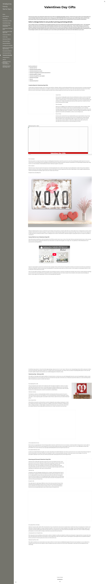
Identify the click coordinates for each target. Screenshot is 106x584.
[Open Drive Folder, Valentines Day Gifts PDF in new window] (89, 459)
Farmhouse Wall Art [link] (7, 34)
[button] (104, 1)
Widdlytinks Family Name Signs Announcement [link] (7, 62)
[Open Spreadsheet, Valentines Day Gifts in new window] (89, 126)
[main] (60, 7)
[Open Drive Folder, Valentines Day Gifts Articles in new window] (73, 411)
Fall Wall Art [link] (5, 18)
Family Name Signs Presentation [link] (6, 26)
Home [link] (4, 14)
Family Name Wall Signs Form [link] (8, 29)
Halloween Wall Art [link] (7, 39)
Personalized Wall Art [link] (7, 50)
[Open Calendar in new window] (89, 492)
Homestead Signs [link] (6, 41)
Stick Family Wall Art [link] (7, 53)
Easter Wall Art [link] (6, 16)
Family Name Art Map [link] (7, 20)
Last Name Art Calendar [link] (8, 45)
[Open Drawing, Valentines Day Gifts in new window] (51, 95)
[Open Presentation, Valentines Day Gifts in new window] (73, 35)
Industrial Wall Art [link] (6, 43)
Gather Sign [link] (5, 36)
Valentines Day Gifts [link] (7, 55)
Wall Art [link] (4, 59)
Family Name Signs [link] (6, 23)
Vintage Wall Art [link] (6, 57)
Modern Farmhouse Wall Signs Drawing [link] (8, 48)
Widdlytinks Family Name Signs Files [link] (7, 66)
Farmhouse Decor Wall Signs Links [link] (7, 32)
